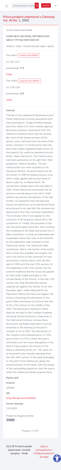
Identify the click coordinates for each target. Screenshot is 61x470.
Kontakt (44, 457)
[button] (55, 5)
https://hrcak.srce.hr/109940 (21, 398)
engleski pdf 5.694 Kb (29, 81)
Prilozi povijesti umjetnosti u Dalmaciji (28, 17)
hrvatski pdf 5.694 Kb (29, 55)
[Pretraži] (37, 6)
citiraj (9, 74)
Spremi (36, 466)
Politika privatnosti (43, 453)
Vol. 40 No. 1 (11, 20)
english (46, 5)
